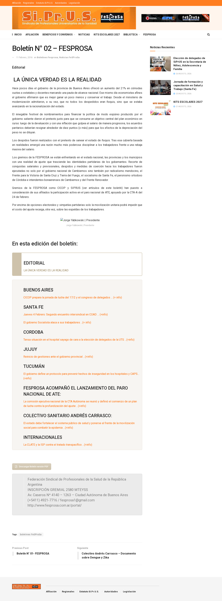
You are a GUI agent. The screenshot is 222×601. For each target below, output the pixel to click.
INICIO (18, 34)
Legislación (74, 3)
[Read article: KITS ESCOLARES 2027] (160, 107)
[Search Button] (208, 34)
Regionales (28, 3)
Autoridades (61, 3)
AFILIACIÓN (32, 34)
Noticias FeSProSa (69, 57)
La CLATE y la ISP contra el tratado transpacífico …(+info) (57, 444)
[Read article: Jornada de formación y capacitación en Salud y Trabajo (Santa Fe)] (160, 87)
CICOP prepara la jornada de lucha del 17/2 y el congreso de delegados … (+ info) (72, 297)
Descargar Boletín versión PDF (33, 466)
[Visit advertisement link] (175, 18)
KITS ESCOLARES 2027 (107, 34)
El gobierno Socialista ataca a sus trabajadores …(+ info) (57, 322)
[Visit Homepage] (74, 18)
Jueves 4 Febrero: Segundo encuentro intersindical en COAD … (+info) (65, 314)
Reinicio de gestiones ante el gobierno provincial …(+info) (58, 356)
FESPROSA (149, 34)
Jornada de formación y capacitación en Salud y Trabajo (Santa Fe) (188, 85)
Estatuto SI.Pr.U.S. (44, 3)
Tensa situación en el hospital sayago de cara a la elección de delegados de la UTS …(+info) (78, 339)
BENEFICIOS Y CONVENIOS (57, 34)
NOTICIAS (84, 34)
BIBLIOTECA (130, 34)
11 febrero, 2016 (24, 57)
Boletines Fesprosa (47, 57)
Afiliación (16, 3)
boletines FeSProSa (31, 534)
